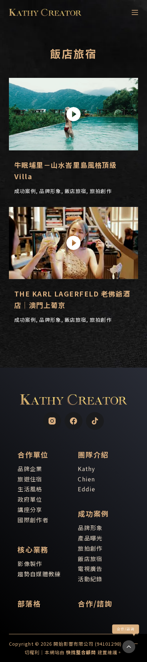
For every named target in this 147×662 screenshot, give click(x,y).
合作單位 (32, 454)
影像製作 (29, 563)
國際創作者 (32, 520)
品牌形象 (90, 527)
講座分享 (29, 509)
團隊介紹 (93, 454)
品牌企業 (29, 468)
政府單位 (29, 499)
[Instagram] (52, 421)
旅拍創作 (90, 548)
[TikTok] (95, 421)
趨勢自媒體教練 (39, 574)
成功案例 (93, 513)
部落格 (29, 603)
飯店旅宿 (90, 558)
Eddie (86, 489)
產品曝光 (90, 538)
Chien (86, 479)
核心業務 (32, 549)
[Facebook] (73, 421)
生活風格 (29, 489)
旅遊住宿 (29, 479)
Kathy (86, 468)
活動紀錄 (90, 579)
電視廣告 (90, 568)
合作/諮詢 (95, 603)
